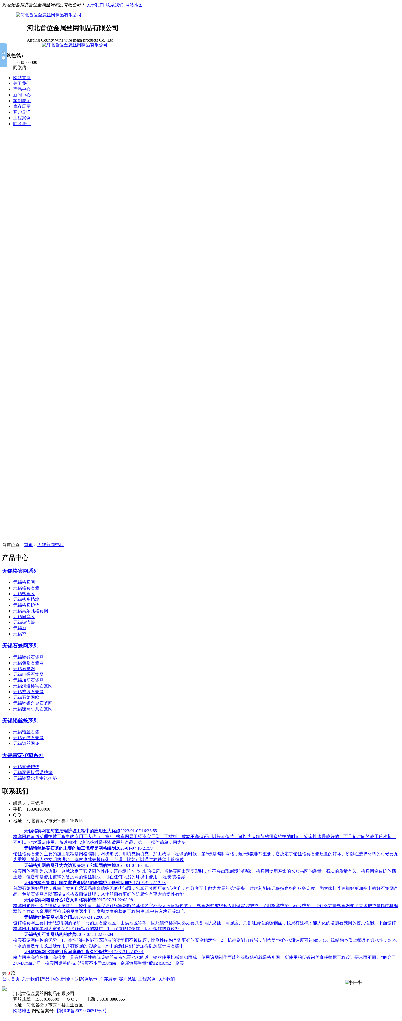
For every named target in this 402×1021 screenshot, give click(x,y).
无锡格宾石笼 (26, 588)
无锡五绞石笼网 (28, 737)
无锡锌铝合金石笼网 (33, 703)
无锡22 (19, 628)
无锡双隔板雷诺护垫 (33, 772)
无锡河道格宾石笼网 (33, 686)
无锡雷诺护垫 (26, 766)
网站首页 (22, 77)
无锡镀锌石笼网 (28, 657)
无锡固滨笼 (24, 616)
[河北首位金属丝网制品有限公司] (201, 199)
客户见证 (22, 112)
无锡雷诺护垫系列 (23, 755)
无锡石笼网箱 (26, 697)
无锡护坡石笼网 (28, 691)
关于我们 (95, 4)
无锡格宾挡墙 (26, 599)
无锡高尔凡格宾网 (30, 611)
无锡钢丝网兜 (26, 743)
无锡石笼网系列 (20, 646)
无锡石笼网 (24, 668)
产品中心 (22, 89)
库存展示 (22, 106)
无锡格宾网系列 (20, 571)
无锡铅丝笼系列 (20, 721)
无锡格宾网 (24, 582)
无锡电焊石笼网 (28, 674)
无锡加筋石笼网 (28, 680)
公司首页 (11, 979)
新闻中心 (22, 95)
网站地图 (134, 4)
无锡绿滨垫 (24, 622)
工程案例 (22, 118)
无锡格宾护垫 (26, 605)
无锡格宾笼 (24, 593)
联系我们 (114, 4)
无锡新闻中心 (50, 544)
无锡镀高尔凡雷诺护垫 (35, 778)
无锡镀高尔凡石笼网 (33, 709)
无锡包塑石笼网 (28, 663)
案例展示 (22, 100)
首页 (28, 544)
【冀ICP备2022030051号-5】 (82, 1010)
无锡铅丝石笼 (26, 732)
